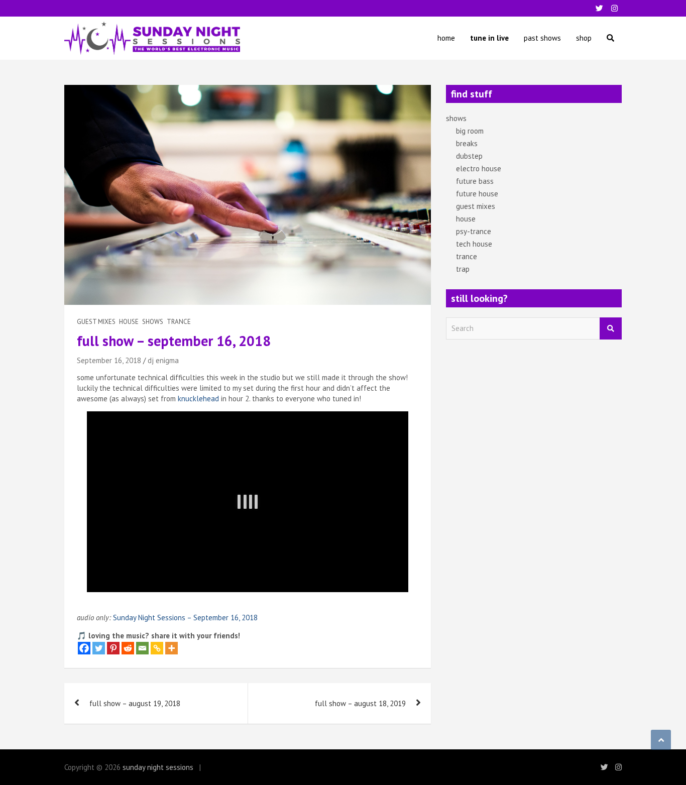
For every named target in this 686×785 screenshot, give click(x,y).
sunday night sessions (158, 767)
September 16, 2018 (109, 360)
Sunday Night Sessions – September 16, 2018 (185, 617)
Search (611, 328)
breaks (467, 143)
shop (584, 38)
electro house (478, 168)
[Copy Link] (157, 648)
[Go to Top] (661, 740)
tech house (474, 244)
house (129, 321)
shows (152, 321)
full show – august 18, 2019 (360, 703)
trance (179, 321)
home (446, 38)
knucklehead (198, 398)
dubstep (469, 156)
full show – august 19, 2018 (134, 703)
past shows (542, 38)
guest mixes (96, 321)
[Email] (142, 648)
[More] (171, 648)
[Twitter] (98, 648)
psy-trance (473, 231)
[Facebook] (84, 648)
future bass (475, 181)
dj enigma (163, 360)
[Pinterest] (113, 648)
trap (463, 269)
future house (477, 193)
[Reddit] (128, 648)
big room (470, 131)
